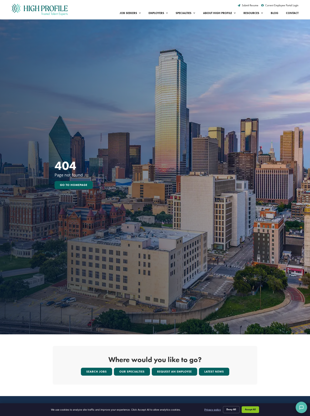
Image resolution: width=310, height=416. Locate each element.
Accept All (250, 409)
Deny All (231, 409)
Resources (251, 13)
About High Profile (217, 13)
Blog (274, 13)
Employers (156, 13)
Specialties (183, 13)
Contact (292, 13)
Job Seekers (128, 13)
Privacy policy (212, 409)
